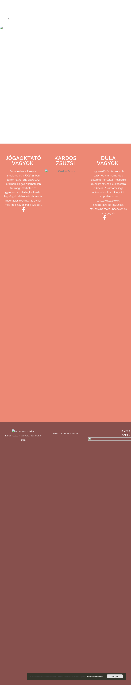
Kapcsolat (72, 433)
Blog (63, 433)
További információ (95, 676)
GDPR (125, 435)
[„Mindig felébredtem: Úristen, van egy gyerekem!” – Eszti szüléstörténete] (33, 59)
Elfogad (115, 676)
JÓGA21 (55, 433)
